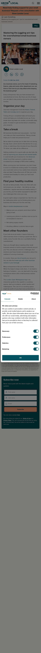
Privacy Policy (7, 420)
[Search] (33, 3)
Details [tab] (20, 299)
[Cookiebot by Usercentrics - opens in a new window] (30, 293)
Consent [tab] (7, 299)
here (18, 415)
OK (20, 358)
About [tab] (34, 299)
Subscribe (20, 409)
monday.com (14, 112)
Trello (5, 112)
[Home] (2, 17)
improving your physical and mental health (22, 155)
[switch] (36, 337)
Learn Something (9, 17)
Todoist (32, 110)
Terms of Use (27, 418)
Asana (27, 110)
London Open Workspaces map (16, 280)
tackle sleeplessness (16, 206)
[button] (38, 3)
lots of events (21, 258)
